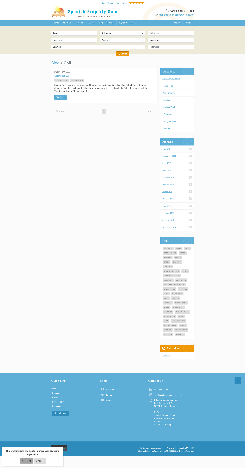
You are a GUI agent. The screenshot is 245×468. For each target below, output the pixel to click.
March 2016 (167, 192)
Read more (61, 97)
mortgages (169, 316)
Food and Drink (168, 107)
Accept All (26, 461)
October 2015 (168, 199)
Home (56, 23)
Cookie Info (57, 397)
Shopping (166, 128)
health (175, 298)
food (166, 294)
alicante (168, 248)
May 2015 (166, 206)
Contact (188, 23)
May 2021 (166, 149)
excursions (169, 289)
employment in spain (174, 284)
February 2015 (168, 213)
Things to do (61, 80)
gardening (177, 294)
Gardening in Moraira (171, 79)
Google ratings (114, 3)
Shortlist (176, 23)
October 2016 (168, 184)
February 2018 (168, 177)
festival (183, 289)
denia (185, 271)
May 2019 (166, 170)
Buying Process (126, 23)
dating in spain (171, 271)
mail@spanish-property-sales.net (176, 14)
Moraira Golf (62, 76)
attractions (170, 253)
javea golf (178, 307)
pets (166, 321)
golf (166, 298)
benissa (168, 257)
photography (178, 321)
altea (178, 248)
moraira (168, 312)
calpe (166, 262)
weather (180, 334)
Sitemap (55, 393)
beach (183, 253)
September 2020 (169, 156)
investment (181, 303)
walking (168, 334)
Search (123, 54)
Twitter (109, 395)
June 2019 (166, 163)
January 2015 (168, 220)
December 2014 (169, 227)
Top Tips (79, 23)
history (168, 303)
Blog (101, 23)
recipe (183, 325)
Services (166, 100)
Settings (40, 461)
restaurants (170, 325)
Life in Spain (77, 80)
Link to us (62, 413)
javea (166, 307)
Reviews (110, 23)
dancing (168, 266)
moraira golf (182, 312)
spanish (168, 330)
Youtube (109, 400)
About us (67, 23)
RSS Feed (166, 355)
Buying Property (169, 121)
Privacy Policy (58, 402)
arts (187, 248)
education (181, 280)
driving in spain (172, 275)
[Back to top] (238, 380)
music (181, 316)
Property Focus (168, 93)
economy (168, 280)
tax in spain (181, 330)
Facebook (110, 389)
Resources (56, 406)
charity (177, 262)
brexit (178, 257)
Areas (92, 23)
